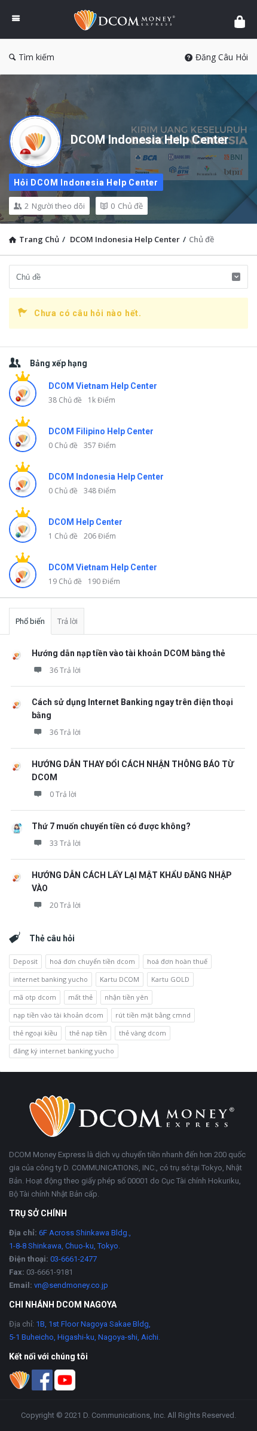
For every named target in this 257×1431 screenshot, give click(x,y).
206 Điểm (100, 536)
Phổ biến (30, 621)
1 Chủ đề (63, 536)
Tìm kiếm (36, 57)
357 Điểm (100, 445)
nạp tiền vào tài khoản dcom (58, 1014)
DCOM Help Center (85, 522)
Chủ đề (127, 205)
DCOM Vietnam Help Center (102, 386)
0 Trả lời (63, 794)
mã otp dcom (34, 997)
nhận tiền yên (126, 997)
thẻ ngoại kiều (35, 1032)
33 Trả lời (65, 843)
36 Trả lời (65, 670)
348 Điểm (100, 491)
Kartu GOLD (170, 979)
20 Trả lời (65, 905)
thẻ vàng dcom (142, 1032)
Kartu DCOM (119, 979)
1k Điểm (101, 400)
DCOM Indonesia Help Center (150, 139)
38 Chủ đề (65, 400)
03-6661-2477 (73, 1258)
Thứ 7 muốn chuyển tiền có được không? (111, 826)
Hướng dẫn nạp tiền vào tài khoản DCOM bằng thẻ (128, 653)
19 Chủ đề (65, 581)
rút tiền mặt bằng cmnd (153, 1014)
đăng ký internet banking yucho (63, 1050)
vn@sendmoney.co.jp (71, 1285)
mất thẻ (80, 997)
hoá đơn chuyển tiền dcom (92, 961)
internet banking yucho (50, 979)
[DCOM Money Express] (127, 19)
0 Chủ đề (63, 445)
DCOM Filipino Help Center (101, 431)
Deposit (25, 961)
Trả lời (67, 621)
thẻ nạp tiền (88, 1032)
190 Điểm (104, 581)
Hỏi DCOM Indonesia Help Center (86, 182)
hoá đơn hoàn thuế (177, 961)
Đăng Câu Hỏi (221, 57)
